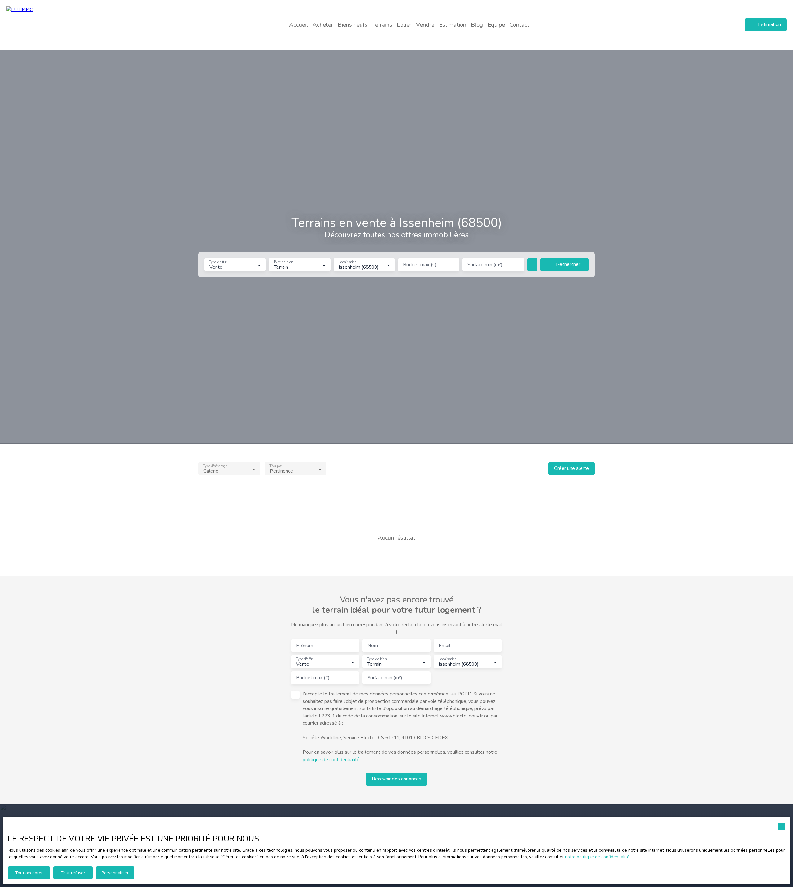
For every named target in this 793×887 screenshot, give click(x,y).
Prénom (304, 646)
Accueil (298, 25)
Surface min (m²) (484, 265)
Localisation (347, 262)
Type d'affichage (215, 466)
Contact (519, 25)
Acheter (323, 25)
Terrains (382, 25)
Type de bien (283, 262)
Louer (404, 25)
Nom (372, 646)
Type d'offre (218, 262)
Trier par (275, 466)
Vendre (425, 25)
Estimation (452, 25)
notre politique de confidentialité (597, 857)
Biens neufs (352, 25)
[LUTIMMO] (49, 25)
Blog (477, 25)
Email (444, 646)
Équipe (496, 25)
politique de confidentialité (331, 759)
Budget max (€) (419, 265)
